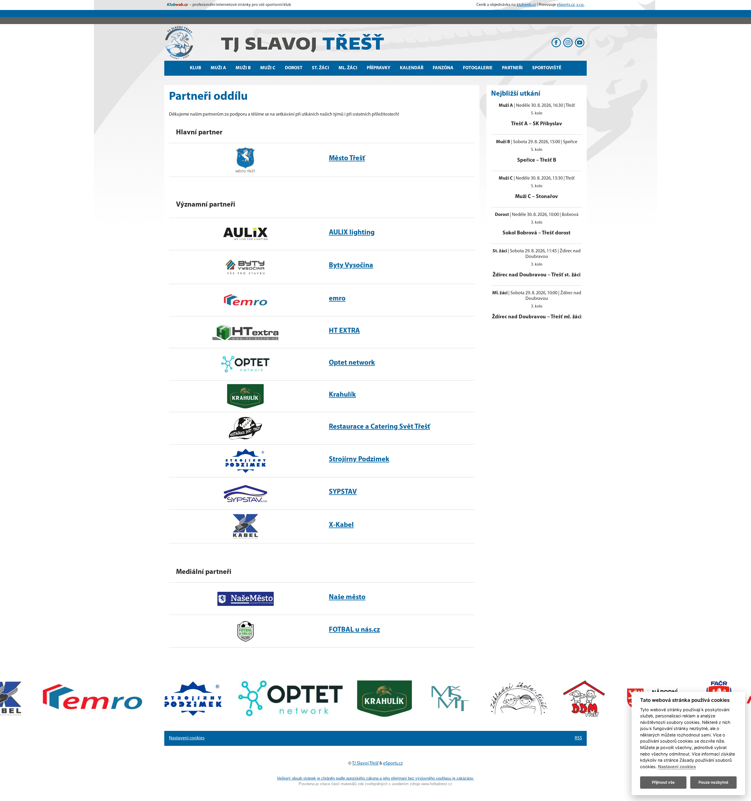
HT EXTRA (344, 330)
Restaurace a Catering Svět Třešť (379, 426)
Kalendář (411, 68)
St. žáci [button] (320, 68)
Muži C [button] (267, 68)
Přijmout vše (663, 782)
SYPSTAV (343, 492)
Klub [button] (195, 68)
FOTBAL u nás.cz (354, 629)
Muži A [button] (218, 68)
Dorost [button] (293, 68)
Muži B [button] (243, 68)
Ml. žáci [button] (348, 68)
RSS (578, 738)
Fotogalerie (478, 68)
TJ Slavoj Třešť (365, 763)
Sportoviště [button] (546, 68)
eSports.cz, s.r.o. (570, 5)
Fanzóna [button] (443, 68)
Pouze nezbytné (713, 782)
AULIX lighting (352, 232)
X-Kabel (341, 525)
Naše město (347, 597)
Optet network (352, 362)
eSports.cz (393, 763)
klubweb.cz (526, 5)
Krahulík (342, 394)
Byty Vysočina (351, 265)
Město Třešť (347, 158)
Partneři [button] (512, 68)
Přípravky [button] (378, 68)
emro (337, 298)
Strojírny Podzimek (359, 459)
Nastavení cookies (186, 738)
